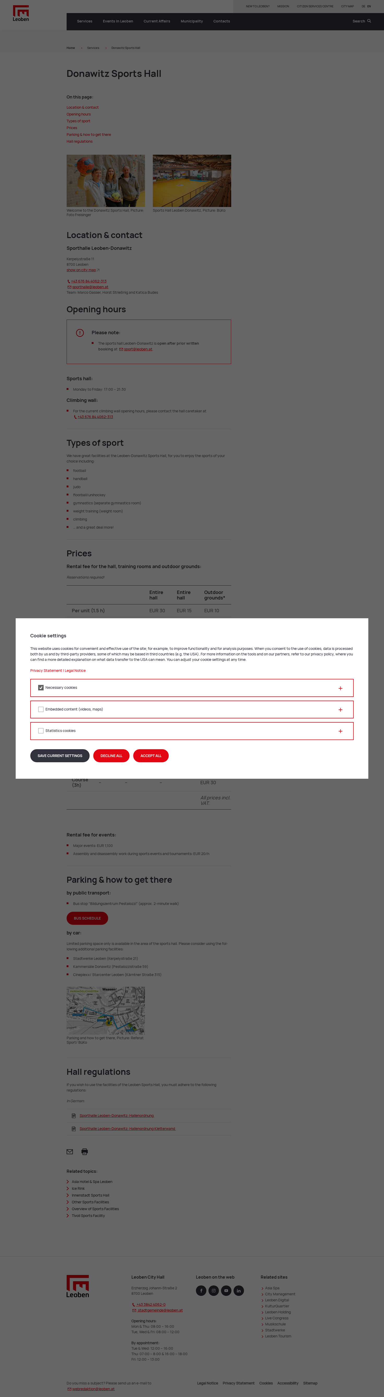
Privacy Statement (46, 670)
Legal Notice (75, 670)
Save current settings (60, 755)
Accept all (151, 755)
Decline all (111, 755)
